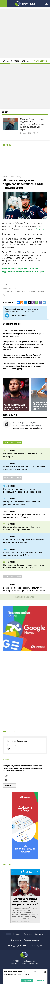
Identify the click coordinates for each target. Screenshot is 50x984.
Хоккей (7, 145)
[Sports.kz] (25, 3)
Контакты (39, 934)
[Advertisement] (25, 33)
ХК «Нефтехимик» (18, 292)
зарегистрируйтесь (33, 428)
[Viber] (32, 302)
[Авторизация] (47, 3)
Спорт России (8, 288)
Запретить (40, 980)
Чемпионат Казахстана (16, 741)
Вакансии (28, 934)
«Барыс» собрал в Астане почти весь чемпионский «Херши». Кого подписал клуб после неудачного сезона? (25, 333)
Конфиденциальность (17, 946)
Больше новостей (25, 597)
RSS (40, 946)
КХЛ (8, 749)
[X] (29, 302)
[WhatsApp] (36, 302)
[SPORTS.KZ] (25, 825)
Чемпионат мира (13, 745)
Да (6, 776)
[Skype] (40, 302)
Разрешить (27, 980)
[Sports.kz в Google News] (25, 650)
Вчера (6, 61)
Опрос (6, 759)
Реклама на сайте (31, 940)
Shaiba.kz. (40, 229)
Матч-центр (40, 61)
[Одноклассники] (21, 302)
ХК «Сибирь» (31, 292)
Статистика (16, 940)
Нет (7, 780)
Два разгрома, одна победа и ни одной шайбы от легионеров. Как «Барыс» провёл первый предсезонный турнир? (23, 366)
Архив (32, 946)
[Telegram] (44, 302)
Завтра (25, 61)
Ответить (9, 786)
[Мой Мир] (25, 302)
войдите (17, 428)
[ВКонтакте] (18, 302)
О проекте (17, 934)
